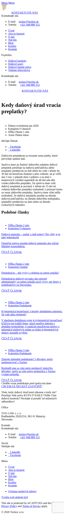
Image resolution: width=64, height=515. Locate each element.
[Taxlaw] (19, 9)
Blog (10, 42)
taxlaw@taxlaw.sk (29, 21)
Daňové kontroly (17, 60)
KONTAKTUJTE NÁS (25, 12)
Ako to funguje (16, 33)
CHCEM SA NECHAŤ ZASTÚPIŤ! (21, 386)
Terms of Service (31, 506)
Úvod (11, 30)
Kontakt (12, 49)
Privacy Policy (9, 506)
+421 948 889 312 (30, 24)
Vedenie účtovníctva (19, 70)
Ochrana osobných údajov (22, 491)
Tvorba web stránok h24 (14, 497)
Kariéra (12, 46)
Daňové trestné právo (19, 67)
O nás (11, 36)
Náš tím (12, 39)
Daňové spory (15, 63)
